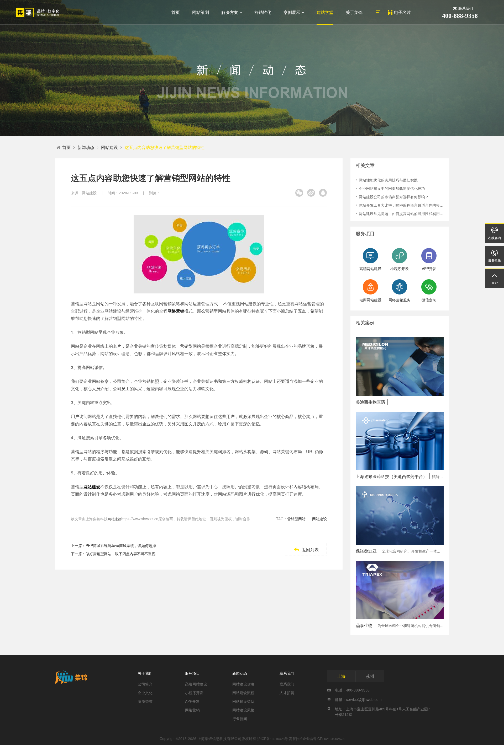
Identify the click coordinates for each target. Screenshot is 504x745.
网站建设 (109, 147)
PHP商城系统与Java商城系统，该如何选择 (121, 545)
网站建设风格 (243, 709)
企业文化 (145, 692)
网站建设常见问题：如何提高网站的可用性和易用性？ (401, 213)
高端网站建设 (196, 684)
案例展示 (292, 12)
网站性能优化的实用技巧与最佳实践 (388, 180)
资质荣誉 (145, 701)
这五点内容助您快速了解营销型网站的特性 (164, 147)
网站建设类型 (243, 701)
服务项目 (192, 673)
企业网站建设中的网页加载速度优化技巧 (392, 188)
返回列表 (306, 549)
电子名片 (402, 12)
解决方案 (229, 12)
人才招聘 (287, 692)
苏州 (370, 676)
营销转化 (262, 12)
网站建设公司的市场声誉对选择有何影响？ (394, 196)
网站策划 (200, 12)
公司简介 (145, 684)
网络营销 (192, 709)
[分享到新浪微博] (311, 193)
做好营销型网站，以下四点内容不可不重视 (120, 553)
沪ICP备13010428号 (272, 738)
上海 (341, 676)
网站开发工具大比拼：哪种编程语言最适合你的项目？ (401, 205)
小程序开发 (194, 692)
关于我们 (145, 673)
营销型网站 (296, 518)
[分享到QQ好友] (323, 193)
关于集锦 (354, 12)
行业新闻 (239, 718)
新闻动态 (85, 147)
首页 (175, 12)
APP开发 (192, 701)
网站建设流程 (243, 692)
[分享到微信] (299, 193)
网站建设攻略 (243, 684)
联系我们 (287, 673)
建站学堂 (325, 12)
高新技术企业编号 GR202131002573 (316, 738)
